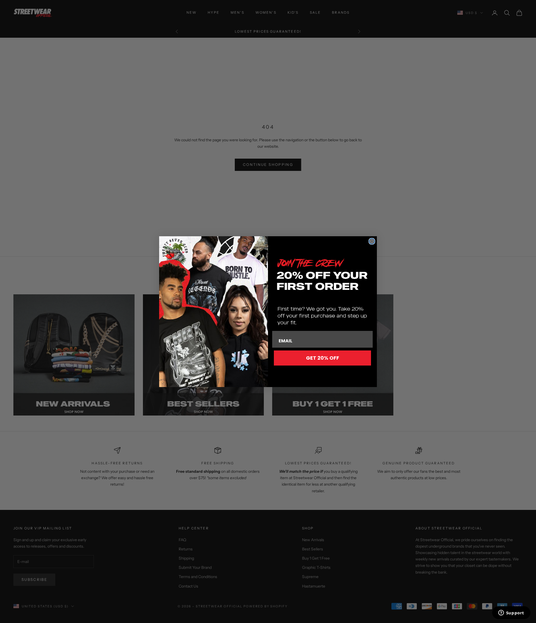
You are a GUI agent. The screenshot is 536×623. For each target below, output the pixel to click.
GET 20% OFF (322, 357)
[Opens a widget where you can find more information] (511, 613)
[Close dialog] (372, 241)
